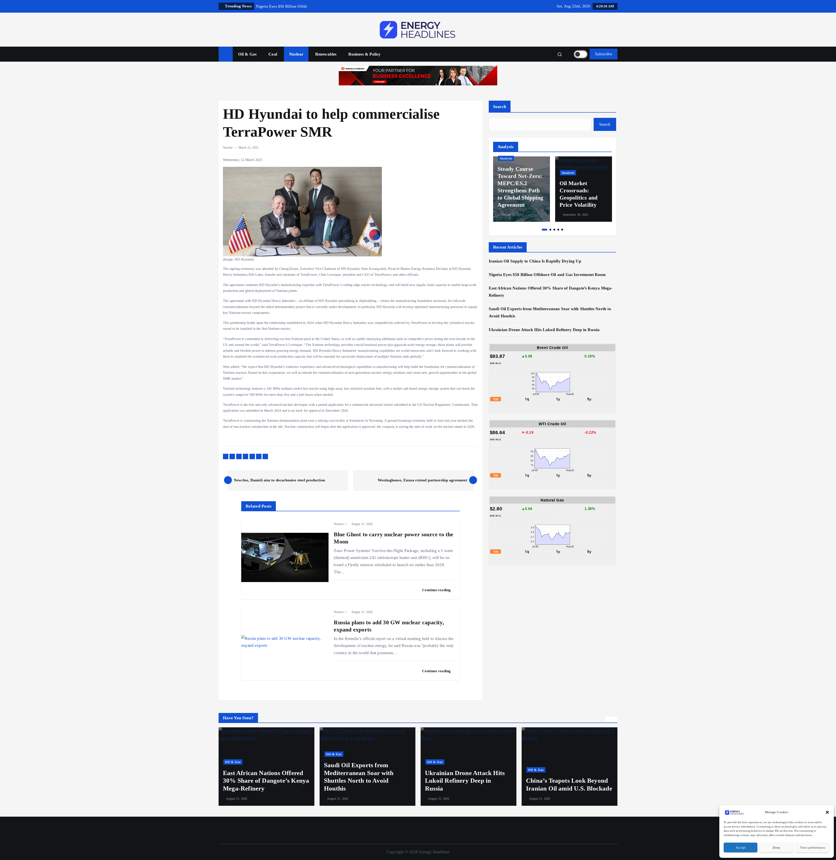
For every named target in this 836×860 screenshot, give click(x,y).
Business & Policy (364, 54)
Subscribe (603, 54)
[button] (827, 812)
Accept (741, 847)
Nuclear (296, 54)
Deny (776, 847)
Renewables (326, 54)
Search (499, 106)
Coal (272, 54)
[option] (521, 189)
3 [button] (554, 229)
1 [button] (544, 229)
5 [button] (562, 229)
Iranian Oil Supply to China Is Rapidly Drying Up (535, 261)
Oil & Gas (247, 54)
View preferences (812, 847)
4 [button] (558, 229)
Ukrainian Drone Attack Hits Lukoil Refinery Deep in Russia (545, 329)
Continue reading (437, 590)
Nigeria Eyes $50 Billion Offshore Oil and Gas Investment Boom (547, 274)
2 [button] (550, 229)
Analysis (506, 158)
